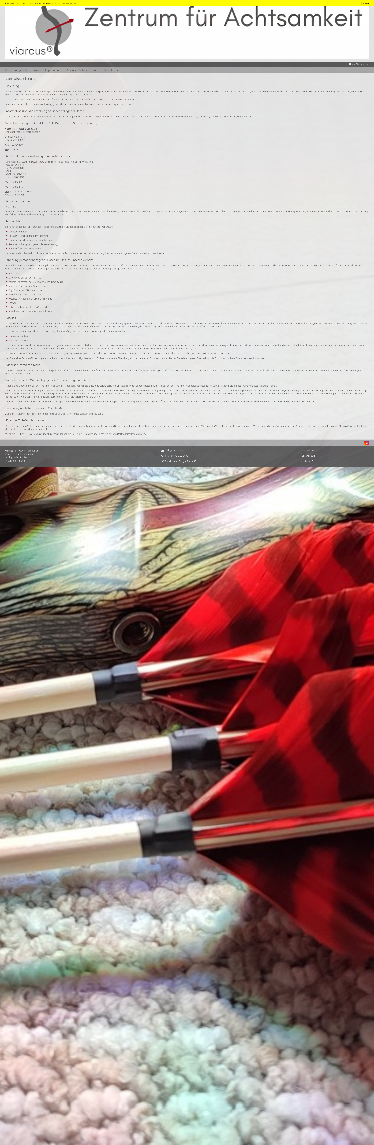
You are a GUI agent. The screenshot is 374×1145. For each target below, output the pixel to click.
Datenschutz (308, 455)
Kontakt (96, 70)
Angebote (21, 70)
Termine (36, 70)
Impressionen (53, 70)
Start (8, 70)
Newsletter (111, 70)
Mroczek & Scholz (76, 70)
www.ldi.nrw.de (13, 194)
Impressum (307, 450)
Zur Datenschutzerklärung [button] (68, 3)
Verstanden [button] (366, 3)
